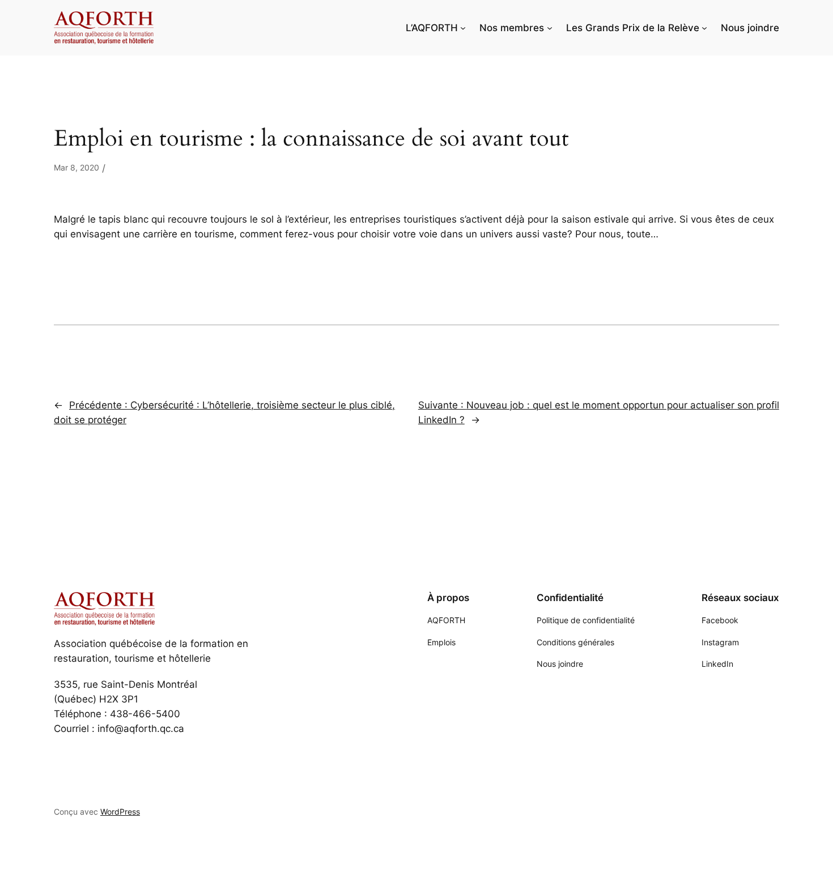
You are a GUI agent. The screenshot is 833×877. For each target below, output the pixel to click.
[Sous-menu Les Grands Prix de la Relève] (704, 28)
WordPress (120, 811)
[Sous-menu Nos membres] (549, 28)
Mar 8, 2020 (76, 167)
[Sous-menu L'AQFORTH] (463, 28)
